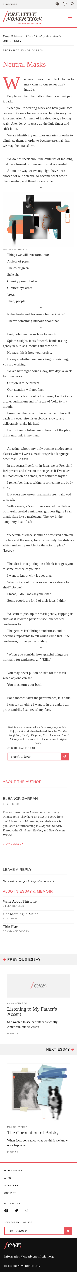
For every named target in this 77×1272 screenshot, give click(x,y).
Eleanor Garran (30, 50)
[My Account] (57, 4)
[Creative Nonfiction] (38, 17)
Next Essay (58, 1049)
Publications (13, 1170)
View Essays (12, 843)
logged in (24, 881)
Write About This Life (20, 901)
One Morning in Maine (20, 914)
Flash (29, 36)
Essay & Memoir (13, 36)
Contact (10, 1193)
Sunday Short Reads (48, 36)
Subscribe (10, 4)
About (8, 1178)
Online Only (12, 41)
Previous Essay (23, 959)
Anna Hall (22, 250)
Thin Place (11, 927)
